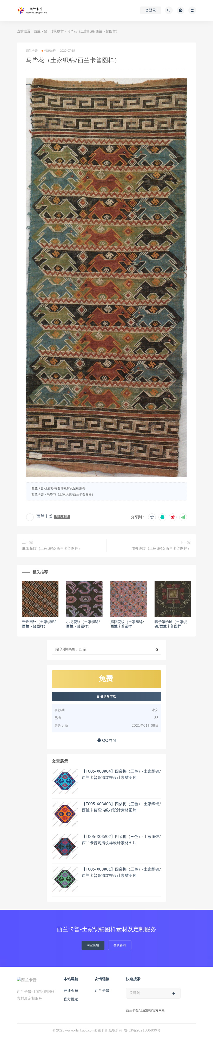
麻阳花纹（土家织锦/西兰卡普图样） (52, 548)
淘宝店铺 (93, 945)
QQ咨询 (108, 741)
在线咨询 (120, 945)
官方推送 (71, 999)
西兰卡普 (40, 31)
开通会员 (71, 991)
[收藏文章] (152, 517)
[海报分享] (183, 517)
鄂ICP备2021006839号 (142, 1030)
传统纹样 (57, 31)
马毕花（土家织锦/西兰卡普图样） (71, 494)
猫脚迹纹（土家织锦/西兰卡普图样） (161, 548)
